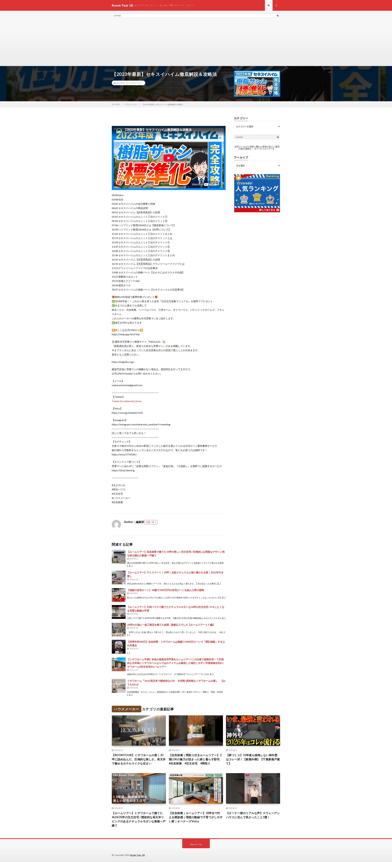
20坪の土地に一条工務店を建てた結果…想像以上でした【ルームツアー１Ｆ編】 (171, 624)
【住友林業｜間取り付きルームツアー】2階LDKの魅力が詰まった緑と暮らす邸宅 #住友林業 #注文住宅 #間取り (195, 759)
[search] (277, 15)
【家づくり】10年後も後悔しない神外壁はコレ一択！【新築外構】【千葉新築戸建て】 (253, 759)
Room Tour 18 (137, 855)
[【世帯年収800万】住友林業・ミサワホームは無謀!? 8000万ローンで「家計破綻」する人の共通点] (119, 647)
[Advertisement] (196, 42)
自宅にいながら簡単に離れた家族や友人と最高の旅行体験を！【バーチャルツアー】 (257, 147)
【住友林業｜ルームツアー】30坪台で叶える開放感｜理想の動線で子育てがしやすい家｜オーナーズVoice (196, 817)
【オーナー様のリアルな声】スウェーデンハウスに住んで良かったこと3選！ (253, 815)
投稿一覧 (150, 522)
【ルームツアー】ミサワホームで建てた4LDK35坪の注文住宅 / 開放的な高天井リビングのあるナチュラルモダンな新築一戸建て (139, 819)
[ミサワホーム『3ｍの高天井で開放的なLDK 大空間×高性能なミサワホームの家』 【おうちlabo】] (119, 686)
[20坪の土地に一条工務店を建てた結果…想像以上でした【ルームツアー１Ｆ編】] (119, 630)
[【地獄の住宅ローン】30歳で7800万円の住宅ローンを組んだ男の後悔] (119, 595)
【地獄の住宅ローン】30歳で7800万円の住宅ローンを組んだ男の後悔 (165, 590)
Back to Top (196, 844)
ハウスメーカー (135, 83)
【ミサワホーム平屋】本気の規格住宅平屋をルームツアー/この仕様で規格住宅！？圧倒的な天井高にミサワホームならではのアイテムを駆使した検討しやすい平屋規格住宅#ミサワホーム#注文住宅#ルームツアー (175, 663)
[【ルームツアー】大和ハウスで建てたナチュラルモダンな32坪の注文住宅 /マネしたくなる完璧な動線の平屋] (119, 612)
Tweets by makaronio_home (126, 401)
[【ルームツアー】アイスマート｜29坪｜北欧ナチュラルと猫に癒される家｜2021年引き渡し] (119, 577)
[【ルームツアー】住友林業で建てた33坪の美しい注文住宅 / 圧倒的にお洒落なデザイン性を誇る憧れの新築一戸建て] (119, 557)
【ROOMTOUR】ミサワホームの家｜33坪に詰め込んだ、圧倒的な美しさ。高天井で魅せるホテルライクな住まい (139, 759)
